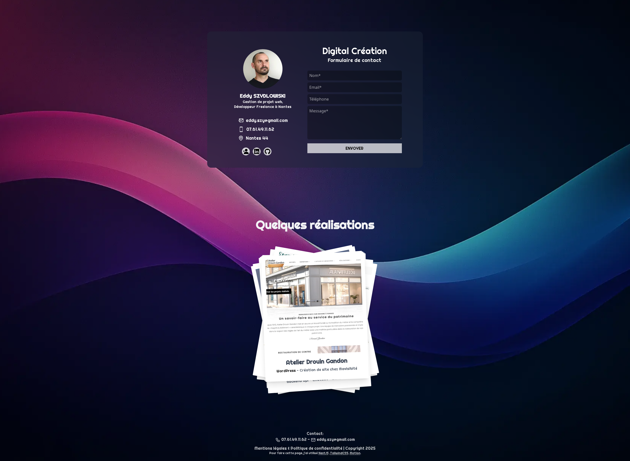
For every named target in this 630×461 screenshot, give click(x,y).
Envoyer (354, 148)
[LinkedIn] (257, 151)
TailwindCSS (339, 453)
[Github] (267, 151)
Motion (355, 453)
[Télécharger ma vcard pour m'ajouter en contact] (245, 152)
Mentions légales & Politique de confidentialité (298, 448)
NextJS (323, 453)
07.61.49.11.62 (260, 129)
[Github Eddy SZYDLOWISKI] (269, 152)
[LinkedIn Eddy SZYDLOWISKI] (258, 152)
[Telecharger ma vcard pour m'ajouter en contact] (246, 151)
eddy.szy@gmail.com (267, 120)
